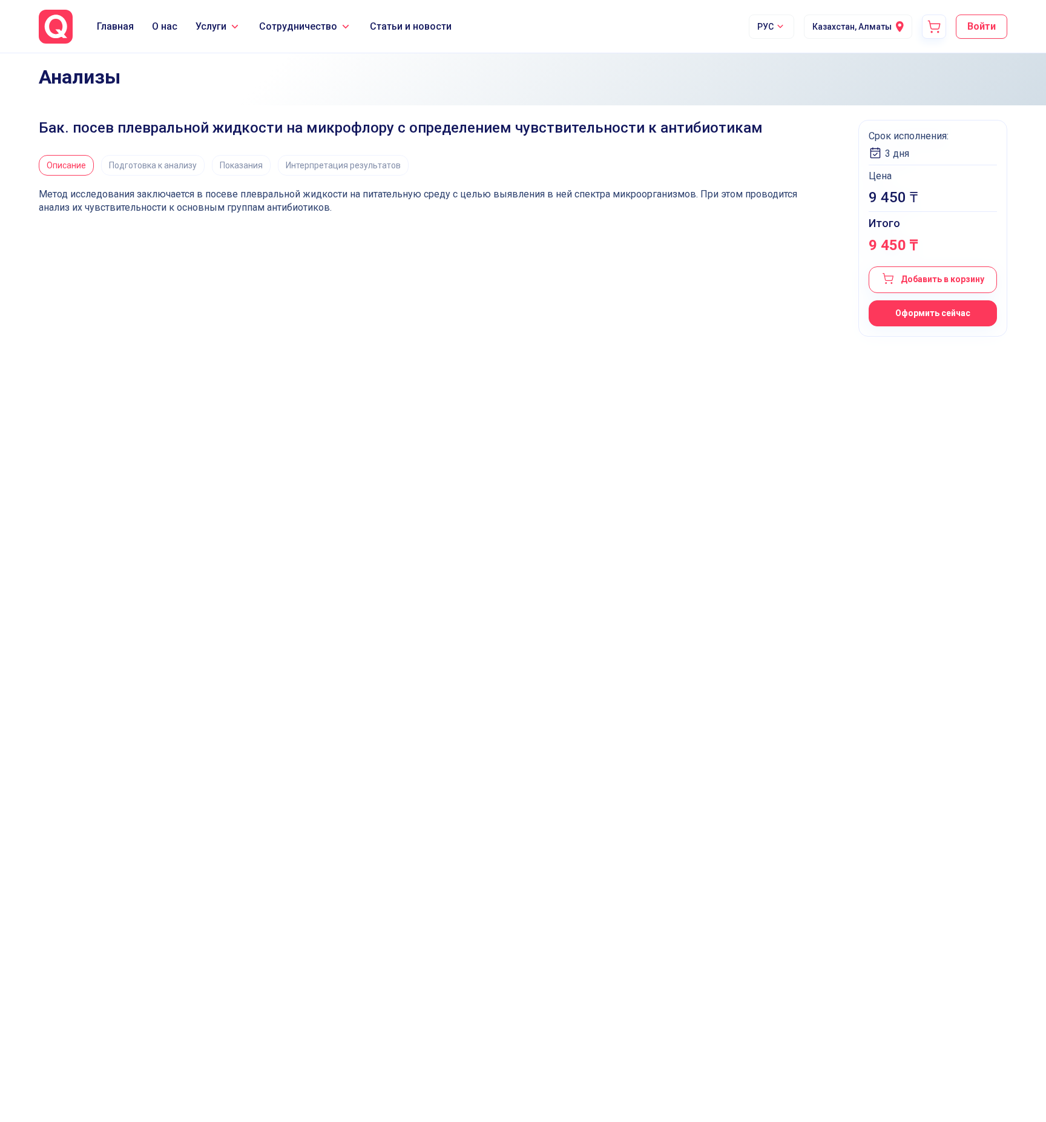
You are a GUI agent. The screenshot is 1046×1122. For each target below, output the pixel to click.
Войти (981, 26)
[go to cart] (934, 27)
